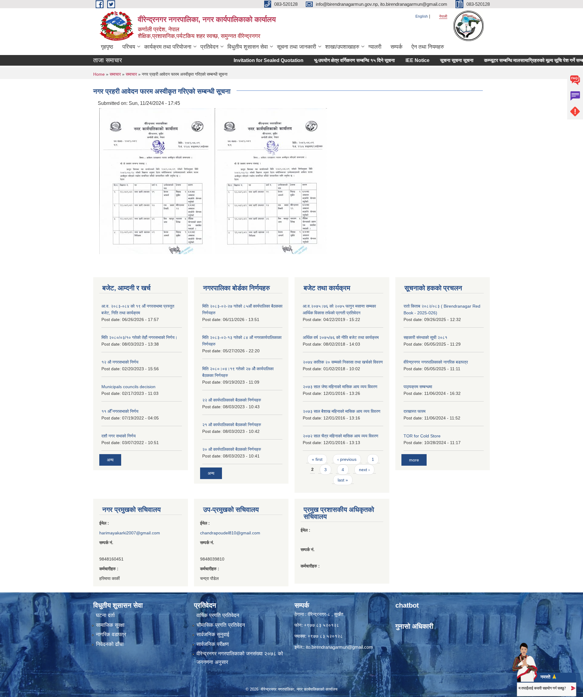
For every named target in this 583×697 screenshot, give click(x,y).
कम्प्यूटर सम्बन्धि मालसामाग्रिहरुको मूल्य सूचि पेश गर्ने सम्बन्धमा (522, 60)
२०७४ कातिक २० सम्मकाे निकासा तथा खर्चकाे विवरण (343, 362)
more (414, 459)
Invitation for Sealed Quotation (253, 60)
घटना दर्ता (105, 615)
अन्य (110, 459)
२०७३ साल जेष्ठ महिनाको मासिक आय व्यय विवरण (340, 386)
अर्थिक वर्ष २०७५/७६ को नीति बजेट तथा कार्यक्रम (341, 337)
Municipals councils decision (128, 386)
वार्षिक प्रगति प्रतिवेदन (217, 615)
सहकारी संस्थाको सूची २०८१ (425, 337)
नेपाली (443, 16)
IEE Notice (402, 60)
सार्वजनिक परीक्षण (212, 644)
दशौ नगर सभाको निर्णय (118, 435)
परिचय (128, 47)
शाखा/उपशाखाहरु (342, 47)
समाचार (115, 74)
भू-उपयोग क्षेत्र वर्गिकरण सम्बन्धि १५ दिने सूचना (339, 60)
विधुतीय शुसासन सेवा (247, 47)
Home (99, 74)
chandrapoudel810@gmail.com (230, 532)
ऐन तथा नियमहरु (427, 47)
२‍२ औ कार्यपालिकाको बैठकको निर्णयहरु (231, 400)
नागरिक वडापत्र (111, 634)
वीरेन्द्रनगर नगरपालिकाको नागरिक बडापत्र (436, 362)
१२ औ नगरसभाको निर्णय (119, 362)
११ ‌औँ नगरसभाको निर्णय (119, 411)
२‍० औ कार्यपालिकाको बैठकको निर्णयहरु (231, 449)
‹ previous (346, 459)
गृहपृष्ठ (107, 47)
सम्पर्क (396, 47)
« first (317, 459)
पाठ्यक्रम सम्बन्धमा (418, 386)
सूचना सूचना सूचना (442, 60)
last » (343, 480)
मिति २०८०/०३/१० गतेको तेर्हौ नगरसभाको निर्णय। (139, 337)
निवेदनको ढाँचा (110, 644)
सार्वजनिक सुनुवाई (212, 634)
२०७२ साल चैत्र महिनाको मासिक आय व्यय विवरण (340, 435)
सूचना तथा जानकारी (296, 47)
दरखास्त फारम (414, 411)
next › (364, 469)
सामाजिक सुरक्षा (110, 625)
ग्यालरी (374, 47)
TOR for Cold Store (422, 435)
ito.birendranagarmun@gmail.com (339, 647)
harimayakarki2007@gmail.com (129, 532)
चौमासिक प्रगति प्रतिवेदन (220, 625)
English (421, 16)
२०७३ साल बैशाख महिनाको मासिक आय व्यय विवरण (341, 411)
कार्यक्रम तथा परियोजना (167, 47)
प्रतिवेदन (209, 47)
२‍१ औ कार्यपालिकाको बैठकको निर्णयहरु (231, 424)
